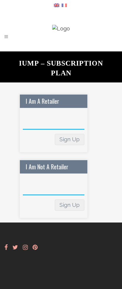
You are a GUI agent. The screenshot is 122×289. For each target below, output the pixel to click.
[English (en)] (56, 5)
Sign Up (70, 139)
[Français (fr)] (64, 5)
